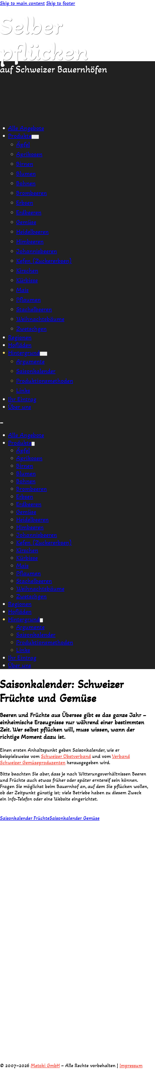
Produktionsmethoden (44, 381)
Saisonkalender (36, 371)
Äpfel (23, 144)
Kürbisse (27, 280)
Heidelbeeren (32, 231)
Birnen (24, 164)
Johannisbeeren (36, 251)
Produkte (19, 136)
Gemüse (26, 222)
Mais (22, 290)
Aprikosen (29, 154)
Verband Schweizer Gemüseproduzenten (65, 759)
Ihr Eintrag (22, 399)
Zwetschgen (31, 328)
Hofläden (19, 345)
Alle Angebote (26, 128)
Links (23, 390)
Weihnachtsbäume (40, 319)
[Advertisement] (77, 89)
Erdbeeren (28, 212)
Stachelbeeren (34, 309)
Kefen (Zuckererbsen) (44, 261)
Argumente (30, 361)
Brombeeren (31, 193)
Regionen (19, 337)
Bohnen (26, 183)
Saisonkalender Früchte (24, 818)
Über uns (19, 407)
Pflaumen (28, 299)
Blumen (26, 173)
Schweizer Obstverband (66, 756)
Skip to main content (22, 3)
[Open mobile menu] (1, 422)
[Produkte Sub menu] (35, 137)
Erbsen (24, 202)
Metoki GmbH (45, 1065)
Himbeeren (30, 241)
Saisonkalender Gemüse (74, 818)
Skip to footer (60, 3)
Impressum (130, 1065)
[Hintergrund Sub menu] (43, 354)
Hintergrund (24, 352)
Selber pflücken (44, 38)
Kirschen (27, 270)
